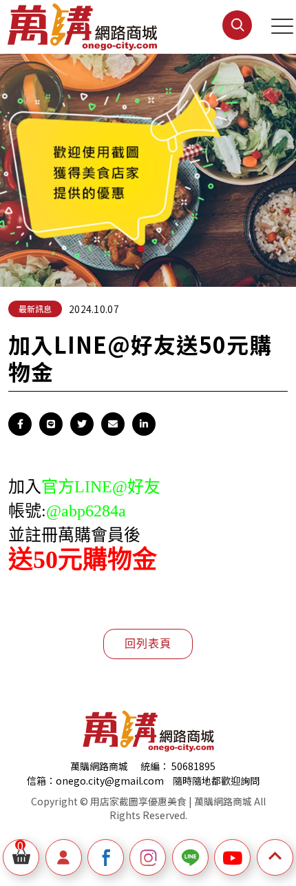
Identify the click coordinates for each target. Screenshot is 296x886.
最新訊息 (35, 308)
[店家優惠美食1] (148, 163)
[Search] (221, 36)
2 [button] (168, 248)
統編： (154, 766)
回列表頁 (148, 644)
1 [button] (141, 248)
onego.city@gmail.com (110, 780)
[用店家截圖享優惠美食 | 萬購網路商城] (82, 26)
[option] (148, 163)
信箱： (41, 780)
